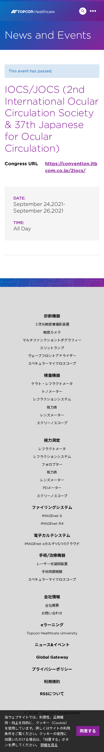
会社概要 (52, 605)
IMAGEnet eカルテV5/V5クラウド (52, 544)
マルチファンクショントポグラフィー (52, 340)
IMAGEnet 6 (52, 516)
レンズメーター (52, 415)
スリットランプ (52, 348)
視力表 (52, 407)
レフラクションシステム (52, 399)
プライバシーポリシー (52, 669)
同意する (88, 731)
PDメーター (52, 488)
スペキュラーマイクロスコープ (52, 363)
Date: (19, 198)
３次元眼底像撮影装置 (52, 324)
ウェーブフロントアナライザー (52, 356)
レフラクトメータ (52, 449)
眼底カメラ (52, 332)
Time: (18, 222)
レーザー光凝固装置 (52, 564)
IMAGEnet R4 (52, 523)
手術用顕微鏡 (52, 571)
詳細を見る (49, 745)
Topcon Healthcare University (52, 633)
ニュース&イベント (52, 644)
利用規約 (52, 681)
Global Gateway (52, 657)
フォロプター (52, 464)
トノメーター (52, 391)
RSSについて (52, 693)
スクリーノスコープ (52, 423)
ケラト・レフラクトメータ (52, 383)
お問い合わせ (52, 613)
